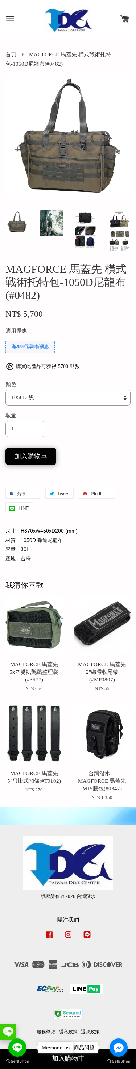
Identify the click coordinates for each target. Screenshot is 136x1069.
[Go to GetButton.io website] (118, 1061)
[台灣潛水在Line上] (87, 938)
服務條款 (46, 1031)
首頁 (10, 54)
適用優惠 (16, 331)
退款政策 (90, 1031)
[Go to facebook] (119, 1047)
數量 (10, 415)
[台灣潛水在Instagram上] (68, 938)
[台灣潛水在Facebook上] (49, 938)
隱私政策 (68, 1031)
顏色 (10, 384)
